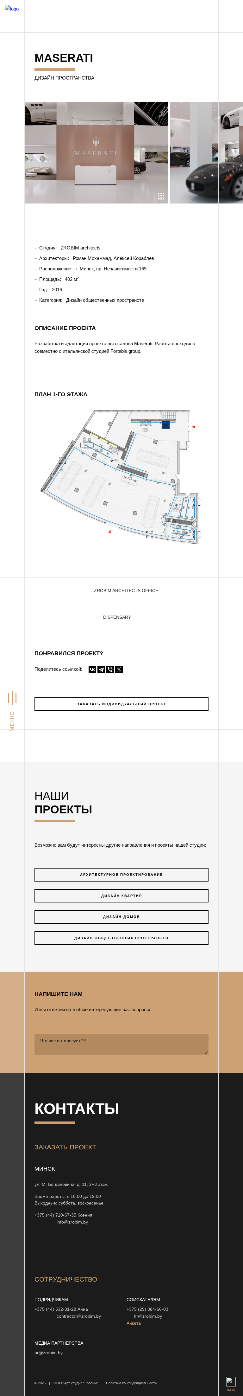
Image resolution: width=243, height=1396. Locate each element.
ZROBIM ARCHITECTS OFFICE (126, 590)
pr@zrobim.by (48, 1352)
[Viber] (110, 669)
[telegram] (146, 1249)
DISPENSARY (117, 617)
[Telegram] (101, 669)
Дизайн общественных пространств (121, 938)
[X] (119, 669)
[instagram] (39, 1249)
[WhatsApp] (44, 1222)
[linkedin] (131, 1249)
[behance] (55, 1249)
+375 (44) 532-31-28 (55, 1309)
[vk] (100, 1249)
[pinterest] (115, 1249)
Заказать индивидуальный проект (121, 704)
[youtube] (70, 1249)
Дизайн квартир (121, 896)
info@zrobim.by (72, 1222)
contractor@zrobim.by (79, 1316)
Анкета (134, 1323)
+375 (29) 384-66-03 (147, 1309)
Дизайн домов (121, 917)
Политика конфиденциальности (131, 1383)
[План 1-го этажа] (121, 476)
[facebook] (85, 1249)
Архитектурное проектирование (121, 874)
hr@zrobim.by (148, 1316)
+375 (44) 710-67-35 (55, 1215)
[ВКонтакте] (92, 669)
